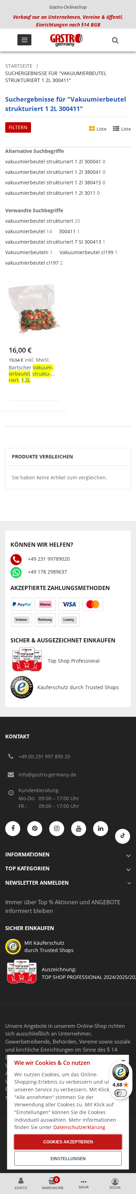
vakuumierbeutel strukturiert (39, 221)
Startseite (18, 65)
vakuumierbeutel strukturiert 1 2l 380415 (53, 182)
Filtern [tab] (18, 127)
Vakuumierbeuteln (26, 252)
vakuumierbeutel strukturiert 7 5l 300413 (53, 241)
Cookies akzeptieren (68, 1142)
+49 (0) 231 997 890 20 (44, 756)
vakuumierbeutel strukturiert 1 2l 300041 (53, 161)
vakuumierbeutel (25, 231)
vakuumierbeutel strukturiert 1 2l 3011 (50, 193)
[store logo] (66, 40)
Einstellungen (68, 1158)
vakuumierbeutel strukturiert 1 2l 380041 (53, 172)
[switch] (120, 1093)
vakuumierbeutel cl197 (32, 262)
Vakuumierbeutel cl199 (86, 252)
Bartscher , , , (31, 373)
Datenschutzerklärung (79, 1127)
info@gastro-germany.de (47, 774)
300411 (67, 231)
